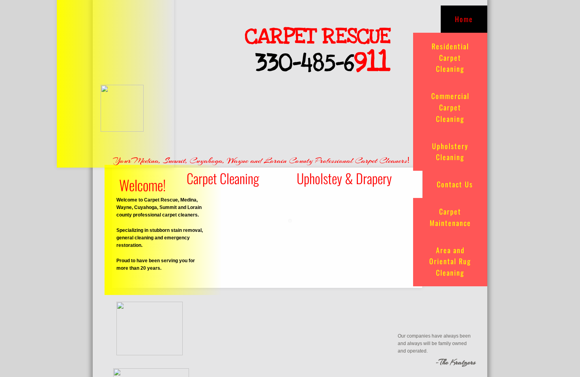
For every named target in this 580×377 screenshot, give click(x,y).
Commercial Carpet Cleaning (450, 107)
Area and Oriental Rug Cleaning (450, 261)
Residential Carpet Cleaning (450, 57)
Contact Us (455, 184)
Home (464, 19)
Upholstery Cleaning (450, 151)
